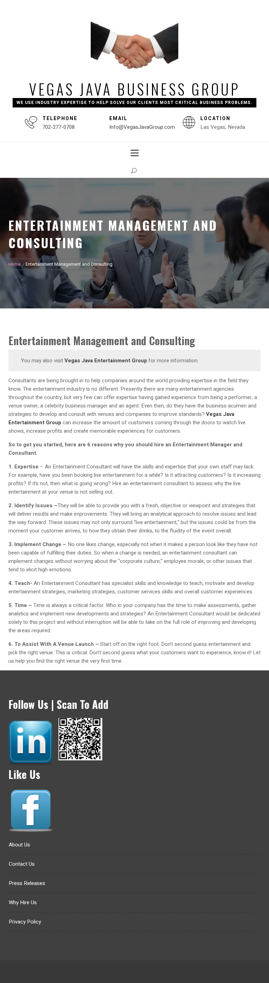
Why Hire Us (23, 902)
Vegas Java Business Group (134, 89)
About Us (19, 845)
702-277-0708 (58, 127)
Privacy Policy (25, 922)
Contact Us (22, 864)
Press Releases (27, 883)
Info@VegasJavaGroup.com (142, 127)
